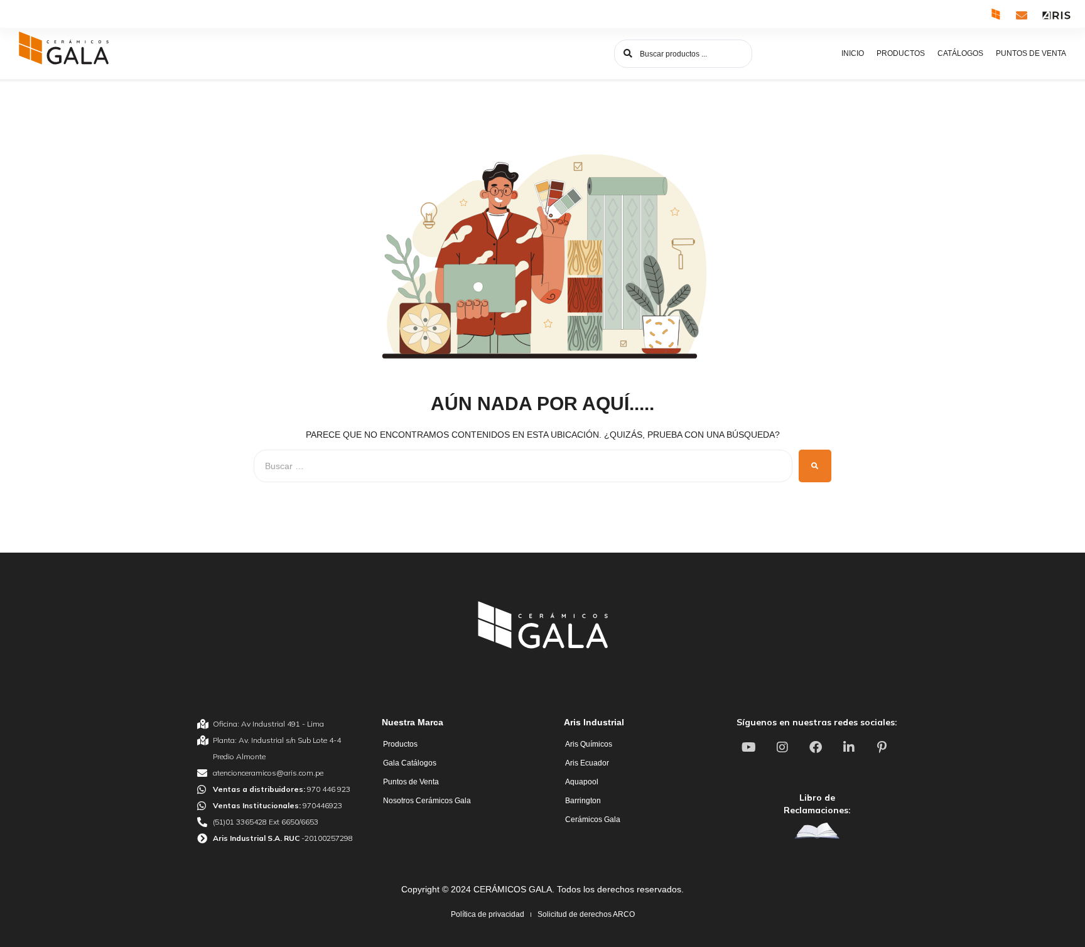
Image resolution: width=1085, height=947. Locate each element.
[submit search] (815, 466)
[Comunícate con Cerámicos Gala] (1021, 15)
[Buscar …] (523, 466)
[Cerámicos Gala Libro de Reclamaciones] (816, 831)
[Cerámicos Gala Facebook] (816, 747)
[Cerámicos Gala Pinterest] (883, 747)
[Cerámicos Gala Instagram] (783, 747)
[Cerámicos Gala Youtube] (750, 747)
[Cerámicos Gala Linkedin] (850, 747)
